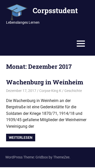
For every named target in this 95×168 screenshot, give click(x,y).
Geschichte (73, 91)
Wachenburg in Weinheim (44, 82)
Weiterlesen (20, 138)
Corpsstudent (55, 10)
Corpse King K (50, 91)
